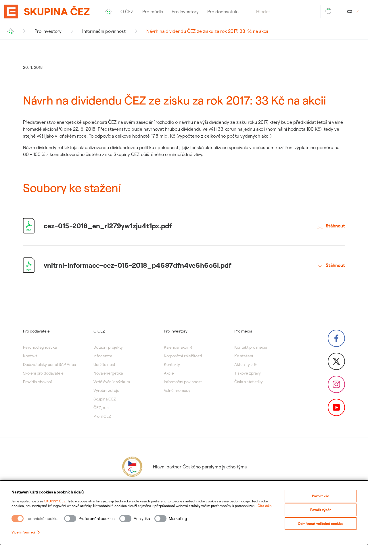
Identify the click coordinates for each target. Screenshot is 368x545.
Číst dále (265, 506)
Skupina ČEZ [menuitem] (104, 399)
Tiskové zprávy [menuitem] (247, 373)
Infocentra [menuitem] (102, 355)
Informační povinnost (104, 31)
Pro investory (48, 31)
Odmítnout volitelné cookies (321, 523)
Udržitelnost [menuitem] (104, 364)
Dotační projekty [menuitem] (108, 347)
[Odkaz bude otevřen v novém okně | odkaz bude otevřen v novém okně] (336, 338)
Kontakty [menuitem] (172, 364)
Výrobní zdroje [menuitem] (106, 390)
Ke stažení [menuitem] (243, 355)
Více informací (23, 532)
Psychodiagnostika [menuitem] (40, 347)
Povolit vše (320, 496)
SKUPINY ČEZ (55, 501)
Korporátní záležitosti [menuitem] (183, 355)
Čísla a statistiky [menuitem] (248, 381)
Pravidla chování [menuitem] (37, 381)
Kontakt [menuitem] (30, 355)
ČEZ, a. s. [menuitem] (101, 407)
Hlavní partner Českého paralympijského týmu (200, 467)
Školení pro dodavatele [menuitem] (43, 373)
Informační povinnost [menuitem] (183, 381)
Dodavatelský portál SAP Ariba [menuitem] (49, 364)
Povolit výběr (320, 510)
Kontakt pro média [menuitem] (250, 347)
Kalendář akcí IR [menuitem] (178, 347)
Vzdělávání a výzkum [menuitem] (111, 381)
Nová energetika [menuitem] (108, 373)
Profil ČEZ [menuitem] (102, 416)
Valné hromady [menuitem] (177, 390)
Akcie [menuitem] (169, 373)
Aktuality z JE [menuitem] (245, 364)
